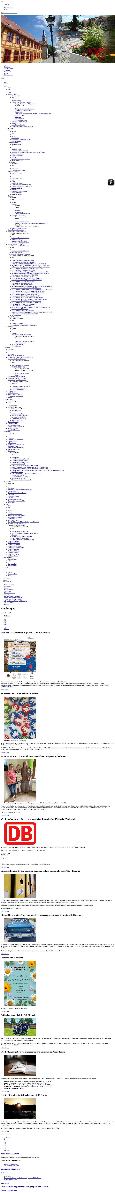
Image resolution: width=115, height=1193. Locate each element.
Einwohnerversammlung (15, 517)
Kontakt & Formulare (14, 430)
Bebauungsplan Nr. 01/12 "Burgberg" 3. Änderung (26, 302)
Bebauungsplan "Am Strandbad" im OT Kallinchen (26, 288)
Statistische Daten (13, 446)
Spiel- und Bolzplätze (18, 194)
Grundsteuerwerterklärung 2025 (21, 139)
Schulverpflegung (17, 192)
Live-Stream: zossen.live (15, 514)
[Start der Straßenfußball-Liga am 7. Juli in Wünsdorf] (20, 679)
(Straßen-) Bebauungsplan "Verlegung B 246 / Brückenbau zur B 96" (31, 307)
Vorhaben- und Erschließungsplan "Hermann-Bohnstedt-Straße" (30, 272)
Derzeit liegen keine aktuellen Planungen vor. (24, 325)
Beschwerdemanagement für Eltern (21, 184)
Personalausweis (19, 118)
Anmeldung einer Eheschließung (17, 493)
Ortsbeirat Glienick (13, 541)
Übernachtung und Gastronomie (17, 380)
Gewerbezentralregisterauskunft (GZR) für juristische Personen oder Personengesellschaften (38, 470)
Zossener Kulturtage (13, 422)
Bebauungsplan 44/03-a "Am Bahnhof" (23, 276)
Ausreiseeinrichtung (17, 155)
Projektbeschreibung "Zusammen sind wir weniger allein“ (31, 223)
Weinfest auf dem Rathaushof (20, 415)
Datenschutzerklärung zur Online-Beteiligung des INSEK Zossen (22, 1178)
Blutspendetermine (17, 141)
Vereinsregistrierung (17, 252)
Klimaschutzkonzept (17, 154)
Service (10, 130)
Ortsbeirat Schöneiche (14, 551)
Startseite (6, 578)
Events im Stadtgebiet (14, 425)
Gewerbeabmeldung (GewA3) (20, 462)
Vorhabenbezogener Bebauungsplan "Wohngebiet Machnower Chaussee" (32, 286)
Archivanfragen (12, 491)
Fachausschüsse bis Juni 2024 (16, 525)
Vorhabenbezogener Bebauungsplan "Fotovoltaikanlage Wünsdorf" (31, 273)
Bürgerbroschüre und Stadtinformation (22, 126)
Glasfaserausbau (12, 441)
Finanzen (14, 535)
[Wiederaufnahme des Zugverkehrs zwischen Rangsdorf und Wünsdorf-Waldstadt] (20, 844)
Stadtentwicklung (13, 142)
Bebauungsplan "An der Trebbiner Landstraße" (25, 313)
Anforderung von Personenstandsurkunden (20, 489)
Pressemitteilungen (20, 343)
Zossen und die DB (17, 160)
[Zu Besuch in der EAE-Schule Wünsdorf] (20, 738)
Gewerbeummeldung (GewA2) (20, 460)
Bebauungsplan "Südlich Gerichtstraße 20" (24, 281)
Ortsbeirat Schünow (13, 552)
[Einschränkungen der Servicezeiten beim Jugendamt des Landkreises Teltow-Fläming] (20, 897)
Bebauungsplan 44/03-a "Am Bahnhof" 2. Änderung (27, 280)
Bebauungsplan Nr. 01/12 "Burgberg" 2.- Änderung (26, 301)
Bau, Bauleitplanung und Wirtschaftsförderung (25, 533)
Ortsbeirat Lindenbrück (14, 546)
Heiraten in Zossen (13, 496)
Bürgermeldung (8, 8)
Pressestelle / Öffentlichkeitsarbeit (21, 334)
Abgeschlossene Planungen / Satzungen (19, 254)
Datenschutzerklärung (10, 1179)
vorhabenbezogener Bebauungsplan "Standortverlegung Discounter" (31, 267)
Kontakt (10, 326)
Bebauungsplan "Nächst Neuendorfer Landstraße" (26, 296)
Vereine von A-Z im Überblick (16, 244)
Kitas (13, 180)
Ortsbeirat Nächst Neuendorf (16, 547)
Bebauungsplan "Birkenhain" (20, 309)
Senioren (14, 204)
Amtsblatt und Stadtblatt (18, 125)
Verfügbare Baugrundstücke (16, 444)
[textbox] (9, 13)
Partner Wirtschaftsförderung (16, 447)
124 (5, 624)
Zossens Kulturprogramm (11, 1165)
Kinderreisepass (19, 115)
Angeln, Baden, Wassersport (16, 355)
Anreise (6, 4)
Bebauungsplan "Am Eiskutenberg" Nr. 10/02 (25, 275)
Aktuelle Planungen (13, 317)
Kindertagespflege (17, 188)
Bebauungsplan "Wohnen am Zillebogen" (23, 270)
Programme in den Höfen (19, 417)
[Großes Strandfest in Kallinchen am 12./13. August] (20, 1119)
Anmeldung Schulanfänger (19, 191)
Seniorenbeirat (19, 212)
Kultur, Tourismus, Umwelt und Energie (23, 539)
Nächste (6, 629)
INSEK (14, 157)
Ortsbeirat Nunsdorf (13, 549)
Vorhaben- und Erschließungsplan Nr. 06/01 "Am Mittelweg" (29, 263)
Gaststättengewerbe (17, 472)
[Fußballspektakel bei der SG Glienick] (20, 1035)
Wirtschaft (7, 70)
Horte (13, 181)
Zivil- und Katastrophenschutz (20, 242)
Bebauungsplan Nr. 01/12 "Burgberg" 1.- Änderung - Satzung (29, 299)
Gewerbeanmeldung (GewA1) (20, 459)
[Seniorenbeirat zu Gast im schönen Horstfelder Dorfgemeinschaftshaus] (20, 801)
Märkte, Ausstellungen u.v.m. (16, 426)
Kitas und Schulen (13, 171)
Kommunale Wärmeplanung (20, 151)
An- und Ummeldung (21, 120)
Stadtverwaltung (12, 94)
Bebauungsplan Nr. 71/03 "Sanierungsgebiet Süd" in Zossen (29, 291)
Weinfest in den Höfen (14, 407)
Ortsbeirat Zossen (13, 556)
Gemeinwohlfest (12, 423)
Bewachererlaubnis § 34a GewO (21, 476)
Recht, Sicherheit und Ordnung (20, 538)
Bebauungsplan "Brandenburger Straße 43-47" (25, 294)
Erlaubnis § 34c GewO (18, 478)
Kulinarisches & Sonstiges (19, 418)
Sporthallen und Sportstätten (16, 230)
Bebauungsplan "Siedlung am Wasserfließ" (24, 262)
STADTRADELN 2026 (18, 367)
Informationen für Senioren (22, 213)
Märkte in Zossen (13, 393)
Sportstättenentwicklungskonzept (21, 159)
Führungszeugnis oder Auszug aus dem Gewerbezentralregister (33, 113)
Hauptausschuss (12, 518)
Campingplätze (12, 391)
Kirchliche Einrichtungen (15, 394)
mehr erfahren (5, 690)
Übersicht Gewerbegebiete (15, 439)
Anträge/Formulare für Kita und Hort (22, 186)
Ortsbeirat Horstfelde (14, 543)
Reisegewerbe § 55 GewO (19, 475)
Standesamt (7, 72)
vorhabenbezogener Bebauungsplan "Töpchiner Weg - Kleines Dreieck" (32, 312)
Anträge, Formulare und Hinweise (21, 102)
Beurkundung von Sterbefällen (16, 501)
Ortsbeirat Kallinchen (14, 544)
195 (5, 627)
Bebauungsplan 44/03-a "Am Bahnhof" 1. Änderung (27, 278)
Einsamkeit (18, 225)
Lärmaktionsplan (16, 315)
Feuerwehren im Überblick (19, 241)
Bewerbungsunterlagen (18, 170)
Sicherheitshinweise (17, 420)
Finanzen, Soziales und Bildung (17, 523)
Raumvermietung (13, 428)
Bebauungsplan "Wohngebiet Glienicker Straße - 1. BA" (28, 268)
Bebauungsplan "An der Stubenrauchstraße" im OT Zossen (28, 293)
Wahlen (10, 512)
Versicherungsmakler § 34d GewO (21, 480)
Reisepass (18, 117)
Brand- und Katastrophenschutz (17, 231)
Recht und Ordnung (13, 520)
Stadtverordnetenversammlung (16, 515)
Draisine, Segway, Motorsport (16, 376)
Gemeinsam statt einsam (18, 215)
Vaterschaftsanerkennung (15, 499)
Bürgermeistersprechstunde (19, 121)
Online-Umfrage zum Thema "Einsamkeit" (27, 226)
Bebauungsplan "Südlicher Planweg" (22, 283)
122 (5, 621)
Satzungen (14, 123)
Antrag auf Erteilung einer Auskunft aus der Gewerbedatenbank (30, 467)
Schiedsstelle (15, 138)
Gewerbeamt (11, 451)
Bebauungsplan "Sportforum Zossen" (22, 284)
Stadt (5, 65)
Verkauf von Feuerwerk (18, 464)
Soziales (10, 196)
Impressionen (11, 502)
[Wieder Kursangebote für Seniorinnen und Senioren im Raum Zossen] (20, 1075)
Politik (6, 73)
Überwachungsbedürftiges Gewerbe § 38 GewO (25, 465)
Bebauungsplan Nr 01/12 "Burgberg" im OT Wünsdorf (27, 297)
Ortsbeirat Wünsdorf (13, 554)
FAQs (17, 375)
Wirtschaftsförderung (17, 344)
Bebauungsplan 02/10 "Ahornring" (21, 305)
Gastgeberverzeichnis (18, 389)
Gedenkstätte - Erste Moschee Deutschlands (20, 357)
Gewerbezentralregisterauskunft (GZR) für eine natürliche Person (30, 468)
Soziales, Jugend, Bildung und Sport (22, 536)
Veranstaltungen (8, 68)
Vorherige (7, 616)
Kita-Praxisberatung (17, 183)
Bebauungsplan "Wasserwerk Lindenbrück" (24, 304)
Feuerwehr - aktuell (17, 239)
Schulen (14, 189)
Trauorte (10, 497)
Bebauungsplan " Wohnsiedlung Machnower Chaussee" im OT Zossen (32, 289)
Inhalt (6, 9)
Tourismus (7, 67)
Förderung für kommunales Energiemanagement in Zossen (28, 152)
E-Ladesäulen (12, 443)
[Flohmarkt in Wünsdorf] (20, 1005)
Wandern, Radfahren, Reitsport (17, 359)
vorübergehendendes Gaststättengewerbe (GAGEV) (26, 473)
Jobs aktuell (11, 162)
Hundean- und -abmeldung (22, 110)
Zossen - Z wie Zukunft (11, 1164)
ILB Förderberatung (13, 449)
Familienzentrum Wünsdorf (19, 228)
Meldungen (11, 128)
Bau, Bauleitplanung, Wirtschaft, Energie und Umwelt (23, 522)
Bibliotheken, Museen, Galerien (17, 378)
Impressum (7, 1176)
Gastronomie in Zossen (18, 388)
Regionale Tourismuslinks (15, 396)
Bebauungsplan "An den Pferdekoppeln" (23, 310)
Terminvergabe (12, 494)
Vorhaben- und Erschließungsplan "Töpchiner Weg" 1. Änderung (30, 265)
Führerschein (18, 112)
